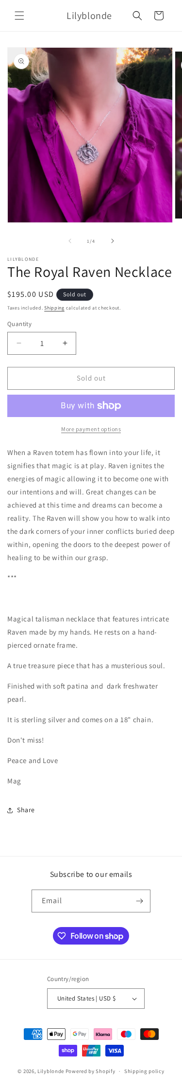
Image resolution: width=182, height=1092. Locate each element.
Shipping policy (144, 1071)
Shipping (54, 308)
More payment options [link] (91, 429)
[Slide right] (112, 241)
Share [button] (26, 809)
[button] (19, 15)
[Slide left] (70, 241)
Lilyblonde (50, 1071)
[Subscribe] (139, 901)
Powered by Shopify (91, 1071)
